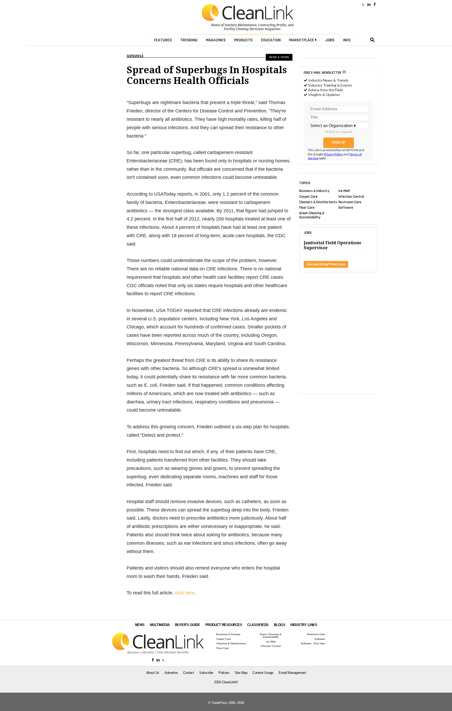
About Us (152, 673)
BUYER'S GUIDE (187, 625)
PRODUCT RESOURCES (223, 625)
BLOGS (279, 625)
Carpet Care (308, 196)
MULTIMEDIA (160, 625)
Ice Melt (344, 191)
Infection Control (351, 196)
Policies (223, 673)
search (372, 40)
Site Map (241, 673)
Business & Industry (314, 191)
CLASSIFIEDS (258, 625)
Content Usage (262, 673)
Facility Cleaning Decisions (244, 29)
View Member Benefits (173, 652)
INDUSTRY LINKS (303, 625)
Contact (188, 673)
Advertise (171, 673)
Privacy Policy (333, 154)
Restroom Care (349, 202)
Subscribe (206, 673)
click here (185, 592)
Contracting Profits (272, 25)
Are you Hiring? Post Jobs (326, 264)
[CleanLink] (247, 13)
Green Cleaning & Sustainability (311, 215)
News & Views (279, 57)
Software (345, 207)
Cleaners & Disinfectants (318, 202)
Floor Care (306, 207)
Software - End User (313, 643)
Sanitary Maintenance (240, 25)
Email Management (292, 673)
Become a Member (140, 652)
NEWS (140, 625)
